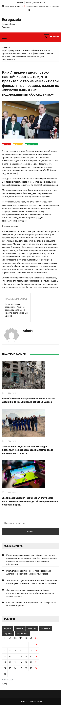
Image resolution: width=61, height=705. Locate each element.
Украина (8, 633)
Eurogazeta (11, 20)
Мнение (19, 628)
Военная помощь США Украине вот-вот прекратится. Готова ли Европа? (31, 604)
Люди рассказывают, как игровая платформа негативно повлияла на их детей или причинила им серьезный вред (30, 501)
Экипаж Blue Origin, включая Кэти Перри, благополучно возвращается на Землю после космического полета (27, 450)
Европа (7, 144)
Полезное (45, 628)
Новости (19, 144)
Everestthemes (36, 701)
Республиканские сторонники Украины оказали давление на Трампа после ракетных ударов (16, 310)
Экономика (32, 144)
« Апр (4, 684)
